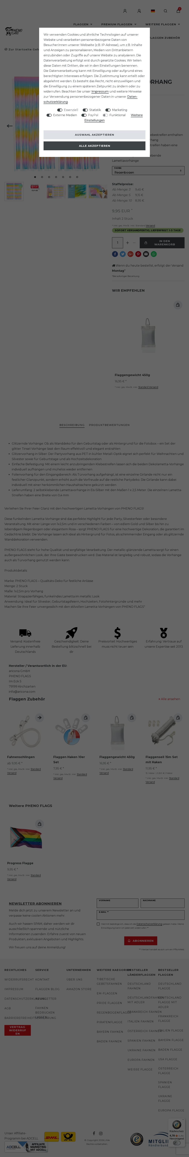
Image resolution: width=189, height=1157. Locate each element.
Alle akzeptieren (94, 146)
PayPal (93, 115)
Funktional (117, 115)
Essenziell (71, 110)
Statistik (95, 110)
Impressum (100, 91)
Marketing (119, 110)
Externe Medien (65, 115)
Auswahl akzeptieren (94, 134)
